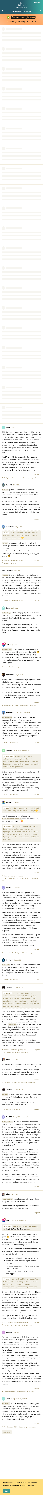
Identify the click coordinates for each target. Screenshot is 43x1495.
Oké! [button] (6, 1491)
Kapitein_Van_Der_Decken (12, 819)
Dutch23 (7, 965)
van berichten (21, 11)
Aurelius (8, 1226)
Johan (6, 1094)
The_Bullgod (8, 1122)
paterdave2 (8, 649)
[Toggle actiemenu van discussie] (41, 11)
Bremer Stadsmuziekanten (12, 1035)
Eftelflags (7, 613)
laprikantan (8, 717)
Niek (7, 533)
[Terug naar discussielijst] (2, 11)
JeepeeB (6, 1403)
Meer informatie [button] (28, 1485)
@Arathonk (12, 1025)
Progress (8, 826)
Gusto (6, 490)
